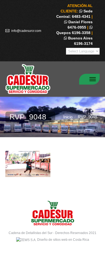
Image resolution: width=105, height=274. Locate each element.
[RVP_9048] (52, 164)
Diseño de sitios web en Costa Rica (63, 240)
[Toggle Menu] (92, 79)
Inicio (67, 117)
